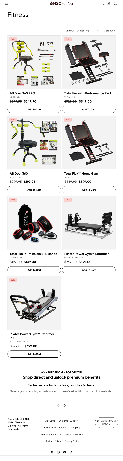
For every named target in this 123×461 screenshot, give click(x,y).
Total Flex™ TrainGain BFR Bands (33, 253)
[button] (6, 3)
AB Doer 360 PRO (22, 93)
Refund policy (53, 441)
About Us (50, 420)
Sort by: (70, 30)
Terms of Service (74, 434)
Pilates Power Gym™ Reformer (86, 253)
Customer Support (68, 420)
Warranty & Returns (51, 434)
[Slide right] (65, 405)
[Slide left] (58, 405)
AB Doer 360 (19, 173)
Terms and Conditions (55, 427)
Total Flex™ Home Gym (81, 173)
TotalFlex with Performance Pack (88, 93)
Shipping (75, 427)
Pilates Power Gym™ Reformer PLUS (32, 336)
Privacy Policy (71, 441)
